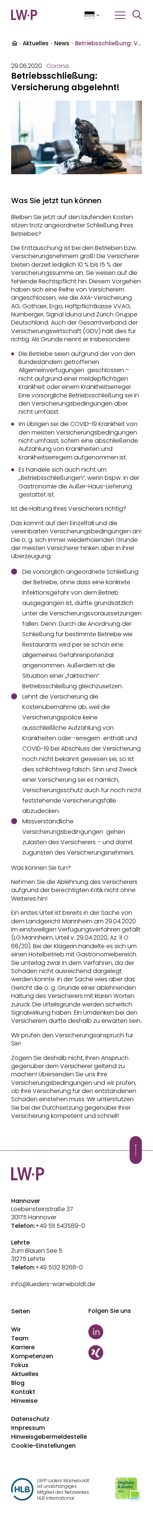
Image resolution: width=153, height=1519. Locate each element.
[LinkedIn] (115, 1331)
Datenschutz (30, 1419)
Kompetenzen (32, 1356)
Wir (16, 1329)
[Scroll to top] (136, 1150)
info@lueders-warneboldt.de (53, 1284)
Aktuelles (36, 43)
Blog (18, 1383)
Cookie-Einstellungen (43, 1445)
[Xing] (115, 1352)
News (61, 43)
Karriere (23, 1347)
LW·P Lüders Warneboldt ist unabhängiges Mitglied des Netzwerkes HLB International (63, 1489)
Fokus (20, 1365)
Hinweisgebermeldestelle (49, 1436)
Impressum (28, 1428)
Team (20, 1338)
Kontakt (23, 1392)
